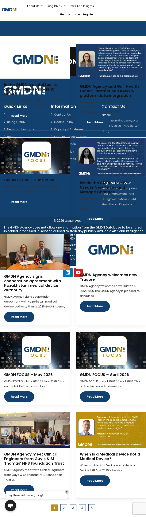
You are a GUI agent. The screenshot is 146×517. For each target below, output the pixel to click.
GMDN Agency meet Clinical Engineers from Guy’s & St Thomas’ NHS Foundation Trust (34, 459)
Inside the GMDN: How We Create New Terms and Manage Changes (104, 187)
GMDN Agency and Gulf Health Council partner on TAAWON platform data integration (109, 91)
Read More (19, 115)
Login (76, 14)
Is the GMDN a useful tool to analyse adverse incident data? (31, 89)
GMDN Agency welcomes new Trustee (108, 277)
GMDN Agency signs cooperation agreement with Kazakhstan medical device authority (32, 283)
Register (88, 14)
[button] (34, 6)
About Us (33, 6)
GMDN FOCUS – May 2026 (28, 374)
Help (63, 14)
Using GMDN (54, 6)
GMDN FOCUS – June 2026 (29, 180)
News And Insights (81, 6)
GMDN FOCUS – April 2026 (104, 374)
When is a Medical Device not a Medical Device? (110, 456)
